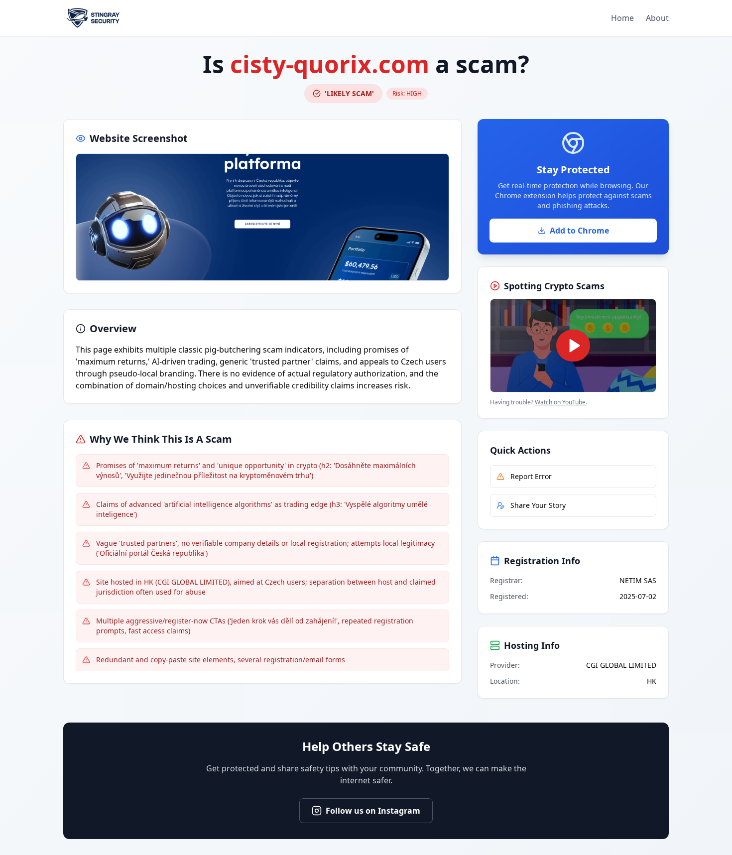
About (657, 17)
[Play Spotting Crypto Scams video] (573, 345)
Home (622, 17)
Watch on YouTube (560, 402)
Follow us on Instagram (373, 810)
